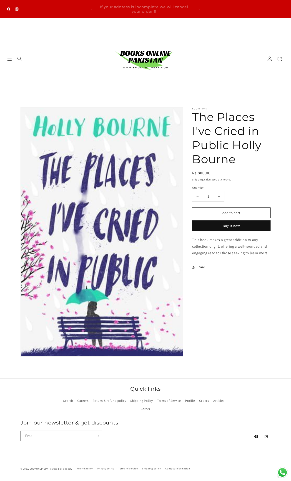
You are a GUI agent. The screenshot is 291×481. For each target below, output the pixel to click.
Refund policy (85, 468)
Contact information (177, 468)
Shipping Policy (141, 401)
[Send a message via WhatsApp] (282, 472)
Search (68, 401)
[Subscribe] (97, 436)
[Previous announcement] (92, 9)
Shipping (198, 179)
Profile (190, 401)
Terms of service (128, 468)
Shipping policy (151, 468)
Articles (218, 401)
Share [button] (201, 267)
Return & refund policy (109, 401)
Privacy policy (105, 468)
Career (146, 409)
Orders (204, 401)
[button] (10, 59)
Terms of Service (169, 401)
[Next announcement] (199, 9)
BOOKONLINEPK (39, 468)
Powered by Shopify (60, 468)
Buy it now (231, 226)
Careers (82, 401)
